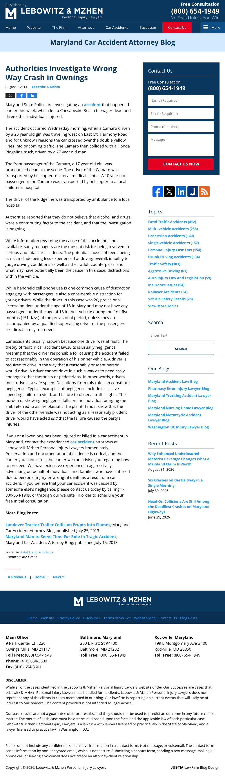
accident (92, 104)
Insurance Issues (166, 284)
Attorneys (86, 27)
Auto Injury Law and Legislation (179, 277)
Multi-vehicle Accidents (173, 228)
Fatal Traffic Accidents (37, 552)
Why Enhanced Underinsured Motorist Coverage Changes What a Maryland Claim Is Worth (178, 459)
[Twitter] (169, 191)
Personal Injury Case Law (174, 249)
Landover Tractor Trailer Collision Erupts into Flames (57, 524)
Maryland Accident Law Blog (173, 381)
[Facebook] (157, 191)
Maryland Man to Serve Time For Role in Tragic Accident (60, 536)
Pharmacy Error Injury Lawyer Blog (178, 388)
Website (34, 27)
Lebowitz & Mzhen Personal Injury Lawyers (71, 767)
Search (181, 349)
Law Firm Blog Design (195, 767)
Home (11, 27)
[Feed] (204, 191)
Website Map (145, 618)
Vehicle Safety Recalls (170, 298)
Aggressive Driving (167, 270)
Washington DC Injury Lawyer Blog (178, 427)
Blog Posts (188, 618)
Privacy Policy (68, 618)
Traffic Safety (164, 263)
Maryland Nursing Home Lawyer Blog (180, 407)
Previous (17, 577)
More (215, 27)
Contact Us (177, 27)
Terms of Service (117, 618)
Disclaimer (91, 618)
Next (59, 577)
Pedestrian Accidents (171, 235)
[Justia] (192, 191)
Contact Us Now (181, 164)
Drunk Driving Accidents (174, 256)
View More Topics (163, 306)
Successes (148, 27)
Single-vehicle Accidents (173, 242)
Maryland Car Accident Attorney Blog (54, 11)
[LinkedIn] (181, 191)
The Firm (59, 27)
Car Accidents (117, 27)
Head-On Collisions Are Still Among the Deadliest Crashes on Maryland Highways (178, 506)
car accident (83, 441)
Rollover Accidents (167, 291)
